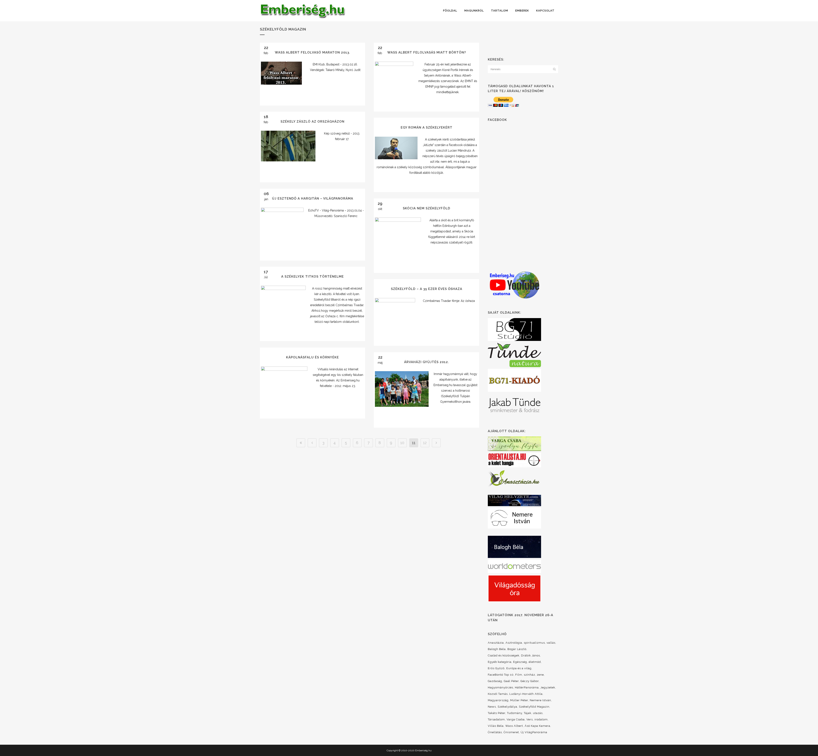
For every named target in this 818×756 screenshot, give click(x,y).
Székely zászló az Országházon (312, 121)
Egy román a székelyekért (426, 127)
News (492, 706)
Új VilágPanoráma (534, 732)
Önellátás (495, 732)
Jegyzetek (547, 687)
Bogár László (516, 649)
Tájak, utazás (533, 713)
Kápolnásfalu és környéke (312, 357)
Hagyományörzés (500, 687)
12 (425, 442)
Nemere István (540, 700)
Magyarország (498, 700)
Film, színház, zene (529, 674)
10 (402, 442)
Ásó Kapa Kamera (537, 725)
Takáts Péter (496, 713)
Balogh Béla (497, 649)
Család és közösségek (503, 655)
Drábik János (530, 655)
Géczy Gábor (529, 681)
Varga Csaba (516, 719)
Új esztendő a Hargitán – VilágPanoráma (312, 198)
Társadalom (496, 719)
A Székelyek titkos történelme (312, 276)
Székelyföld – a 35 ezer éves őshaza (426, 289)
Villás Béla (496, 725)
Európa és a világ (518, 668)
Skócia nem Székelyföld (426, 208)
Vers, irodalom (537, 719)
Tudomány (514, 713)
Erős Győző (496, 668)
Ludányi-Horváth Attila (526, 693)
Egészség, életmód (527, 661)
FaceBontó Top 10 (501, 674)
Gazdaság (495, 681)
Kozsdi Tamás (498, 693)
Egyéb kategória (499, 661)
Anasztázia (496, 642)
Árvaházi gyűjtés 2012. (426, 362)
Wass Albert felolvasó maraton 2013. (312, 52)
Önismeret (511, 732)
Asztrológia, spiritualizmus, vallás (530, 642)
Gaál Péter (511, 681)
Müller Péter (519, 700)
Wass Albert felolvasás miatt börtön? (426, 52)
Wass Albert (514, 725)
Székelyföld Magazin (534, 706)
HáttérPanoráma (527, 687)
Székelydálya (507, 706)
